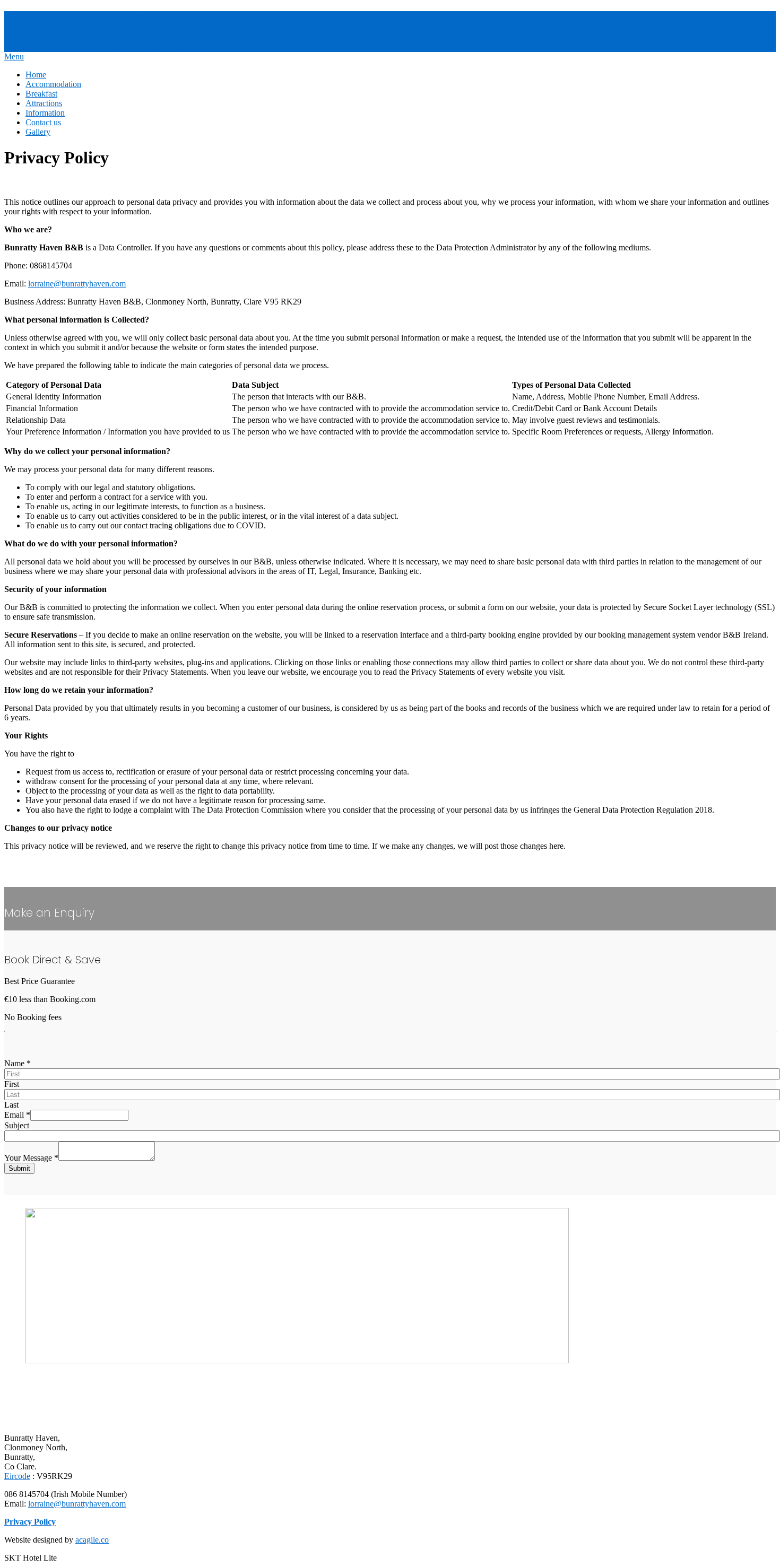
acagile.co (92, 1539)
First (11, 1084)
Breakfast (41, 93)
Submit (19, 1168)
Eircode (17, 1476)
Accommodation (53, 84)
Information (45, 112)
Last (11, 1104)
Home (35, 74)
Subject (16, 1125)
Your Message (31, 1157)
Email (17, 1114)
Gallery (37, 131)
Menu (14, 56)
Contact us (43, 122)
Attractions (43, 103)
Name (17, 1063)
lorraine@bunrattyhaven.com (77, 283)
